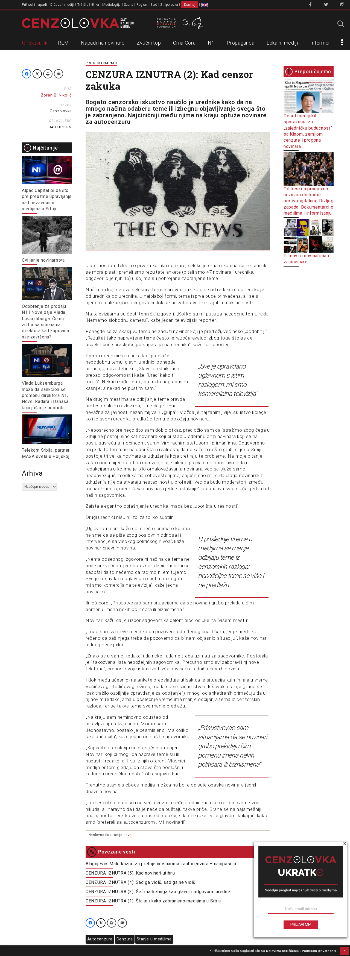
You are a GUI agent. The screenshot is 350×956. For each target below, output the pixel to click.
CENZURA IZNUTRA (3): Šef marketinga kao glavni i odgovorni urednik (158, 891)
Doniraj (190, 5)
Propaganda (240, 43)
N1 (211, 43)
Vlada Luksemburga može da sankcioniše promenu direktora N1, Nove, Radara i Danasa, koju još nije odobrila (45, 395)
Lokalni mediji (282, 43)
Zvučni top (149, 43)
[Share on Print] (47, 73)
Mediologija (111, 5)
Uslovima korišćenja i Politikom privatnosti (301, 950)
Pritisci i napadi (34, 5)
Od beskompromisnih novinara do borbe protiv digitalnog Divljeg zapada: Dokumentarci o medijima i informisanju (309, 201)
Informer (320, 43)
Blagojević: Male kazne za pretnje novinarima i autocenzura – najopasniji (161, 863)
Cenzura (124, 939)
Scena (128, 5)
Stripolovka (169, 5)
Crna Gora (184, 43)
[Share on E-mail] (58, 73)
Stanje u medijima (154, 939)
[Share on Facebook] (26, 73)
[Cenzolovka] (78, 23)
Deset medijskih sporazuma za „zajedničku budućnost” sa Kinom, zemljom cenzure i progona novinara (308, 131)
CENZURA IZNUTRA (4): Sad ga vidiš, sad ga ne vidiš (140, 882)
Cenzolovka (61, 111)
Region (141, 5)
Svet (153, 5)
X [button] (344, 950)
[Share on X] (37, 73)
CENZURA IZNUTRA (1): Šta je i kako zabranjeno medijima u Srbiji (153, 901)
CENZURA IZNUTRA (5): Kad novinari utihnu (130, 873)
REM (63, 43)
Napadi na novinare (103, 43)
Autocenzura (100, 939)
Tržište (82, 5)
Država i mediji (62, 5)
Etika (95, 5)
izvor (128, 835)
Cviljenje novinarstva (43, 260)
